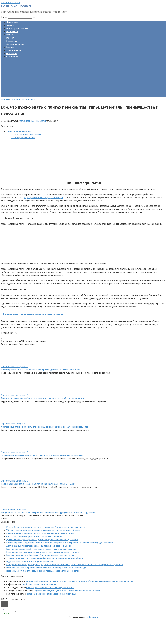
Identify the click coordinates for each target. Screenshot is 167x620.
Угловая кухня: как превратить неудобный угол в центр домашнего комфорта (44, 558)
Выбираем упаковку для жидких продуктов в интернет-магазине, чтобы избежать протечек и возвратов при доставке (64, 564)
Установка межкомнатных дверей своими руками (51, 594)
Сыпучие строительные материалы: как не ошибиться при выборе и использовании (42, 455)
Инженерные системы (17, 28)
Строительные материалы (33, 121)
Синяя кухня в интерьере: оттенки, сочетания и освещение (34, 536)
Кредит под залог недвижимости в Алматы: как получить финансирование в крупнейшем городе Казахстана (59, 543)
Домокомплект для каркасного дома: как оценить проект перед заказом (42, 539)
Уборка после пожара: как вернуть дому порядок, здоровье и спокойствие (43, 530)
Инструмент (12, 31)
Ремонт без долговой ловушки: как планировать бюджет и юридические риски (45, 527)
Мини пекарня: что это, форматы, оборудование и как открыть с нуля (40, 555)
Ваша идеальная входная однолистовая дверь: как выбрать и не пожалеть (42, 552)
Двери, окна (12, 22)
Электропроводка (15, 44)
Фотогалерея (12, 56)
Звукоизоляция (13, 50)
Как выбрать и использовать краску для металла (50, 587)
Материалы (11, 41)
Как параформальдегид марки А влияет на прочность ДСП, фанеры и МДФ (38, 484)
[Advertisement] (83, 78)
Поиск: (4, 17)
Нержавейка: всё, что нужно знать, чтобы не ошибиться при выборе (67, 590)
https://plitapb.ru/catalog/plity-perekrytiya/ (43, 197)
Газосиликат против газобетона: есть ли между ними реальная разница (41, 549)
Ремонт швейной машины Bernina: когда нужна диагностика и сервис (40, 533)
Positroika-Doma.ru (16, 6)
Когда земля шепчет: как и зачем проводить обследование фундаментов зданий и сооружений (48, 512)
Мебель (10, 35)
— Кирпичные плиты (23, 137)
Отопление (11, 53)
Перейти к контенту (10, 2)
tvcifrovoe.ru (92, 617)
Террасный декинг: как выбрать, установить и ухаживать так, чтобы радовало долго (42, 398)
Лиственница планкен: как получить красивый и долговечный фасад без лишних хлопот (44, 427)
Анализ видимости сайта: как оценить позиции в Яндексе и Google (38, 546)
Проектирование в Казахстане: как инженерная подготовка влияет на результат (40, 369)
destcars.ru (50, 612)
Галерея (10, 47)
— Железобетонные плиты (26, 134)
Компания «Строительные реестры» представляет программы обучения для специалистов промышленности (79, 581)
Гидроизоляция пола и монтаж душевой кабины (29, 561)
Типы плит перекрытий (18, 131)
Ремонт (10, 38)
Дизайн (10, 25)
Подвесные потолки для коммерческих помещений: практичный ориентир (43, 571)
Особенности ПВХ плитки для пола (39, 584)
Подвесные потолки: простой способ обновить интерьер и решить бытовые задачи (47, 568)
